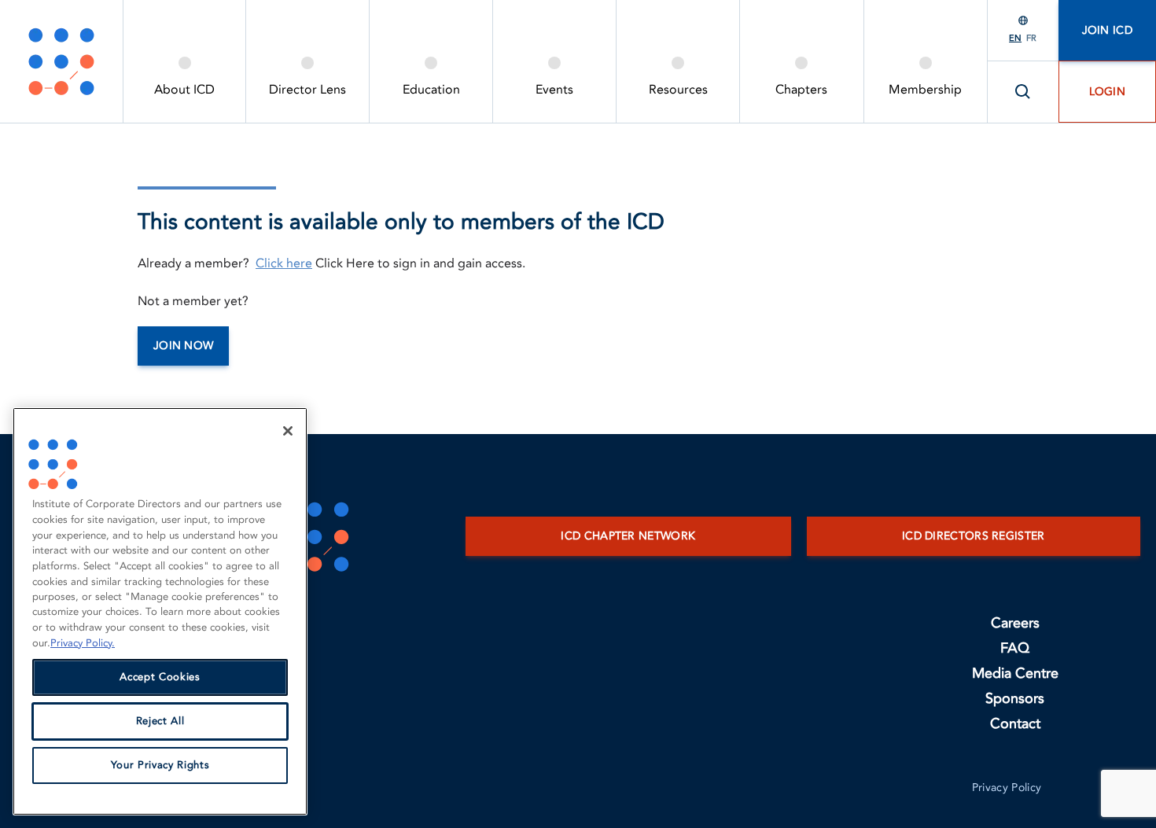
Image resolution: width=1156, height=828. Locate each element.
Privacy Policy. (82, 643)
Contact (1015, 724)
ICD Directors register (973, 535)
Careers (1015, 623)
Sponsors (1014, 698)
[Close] (288, 431)
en (1015, 38)
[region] (160, 611)
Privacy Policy (1007, 787)
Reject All (160, 722)
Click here (284, 263)
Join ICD (1107, 30)
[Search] (1023, 92)
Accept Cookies (160, 678)
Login (1107, 91)
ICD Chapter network (628, 535)
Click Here (344, 263)
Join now (183, 345)
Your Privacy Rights (160, 766)
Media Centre (1015, 673)
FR (1031, 38)
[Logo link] (61, 61)
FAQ (1014, 648)
